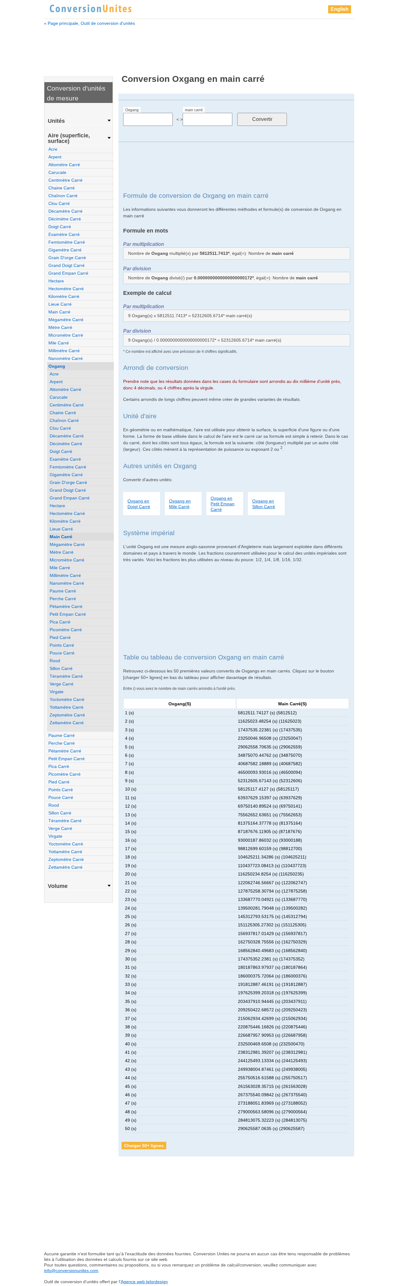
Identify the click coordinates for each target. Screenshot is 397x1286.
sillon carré (61, 668)
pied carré (60, 637)
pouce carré (62, 652)
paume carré (63, 590)
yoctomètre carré (67, 699)
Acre (52, 149)
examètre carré (64, 234)
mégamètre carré (65, 319)
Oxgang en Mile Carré (180, 504)
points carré (62, 645)
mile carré (58, 342)
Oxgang (132, 110)
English (340, 9)
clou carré (59, 203)
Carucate (57, 172)
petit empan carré (68, 614)
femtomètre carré (66, 242)
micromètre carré (65, 335)
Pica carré (60, 621)
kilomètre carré (63, 296)
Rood (55, 660)
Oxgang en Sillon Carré (263, 504)
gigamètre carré (65, 249)
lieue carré (60, 304)
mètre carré (60, 327)
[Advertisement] (199, 46)
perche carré (63, 598)
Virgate (57, 691)
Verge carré (62, 683)
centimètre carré (65, 180)
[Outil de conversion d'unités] (90, 8)
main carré (194, 110)
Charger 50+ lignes (144, 1145)
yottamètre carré (66, 707)
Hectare (56, 280)
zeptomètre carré (67, 714)
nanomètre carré (65, 358)
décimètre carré (64, 218)
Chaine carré (61, 187)
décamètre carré (65, 211)
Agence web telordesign (144, 1281)
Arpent (54, 156)
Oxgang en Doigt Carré (138, 504)
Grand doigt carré (66, 265)
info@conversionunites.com (71, 1270)
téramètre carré (66, 676)
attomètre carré (64, 164)
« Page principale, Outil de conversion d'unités (89, 23)
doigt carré (59, 226)
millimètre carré (64, 350)
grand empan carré (68, 273)
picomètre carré (66, 629)
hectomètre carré (66, 288)
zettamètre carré (67, 722)
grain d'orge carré (67, 257)
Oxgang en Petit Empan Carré (222, 504)
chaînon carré (63, 195)
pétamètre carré (66, 606)
